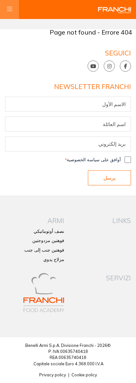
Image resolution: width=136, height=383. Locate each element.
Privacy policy (52, 374)
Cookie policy (84, 374)
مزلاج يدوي (53, 259)
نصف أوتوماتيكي (49, 231)
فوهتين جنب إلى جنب (44, 250)
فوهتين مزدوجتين (48, 240)
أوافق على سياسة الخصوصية (93, 160)
